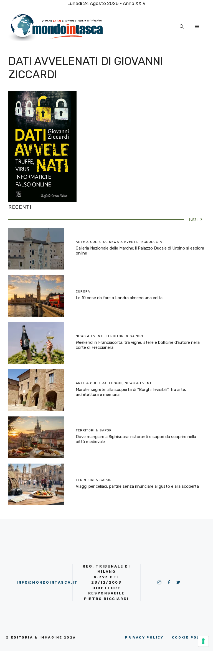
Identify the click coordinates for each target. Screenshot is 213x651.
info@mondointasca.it (47, 582)
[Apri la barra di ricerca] (181, 26)
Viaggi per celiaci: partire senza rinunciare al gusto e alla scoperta (137, 486)
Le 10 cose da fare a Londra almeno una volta (119, 297)
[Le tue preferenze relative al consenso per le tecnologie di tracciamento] (203, 641)
